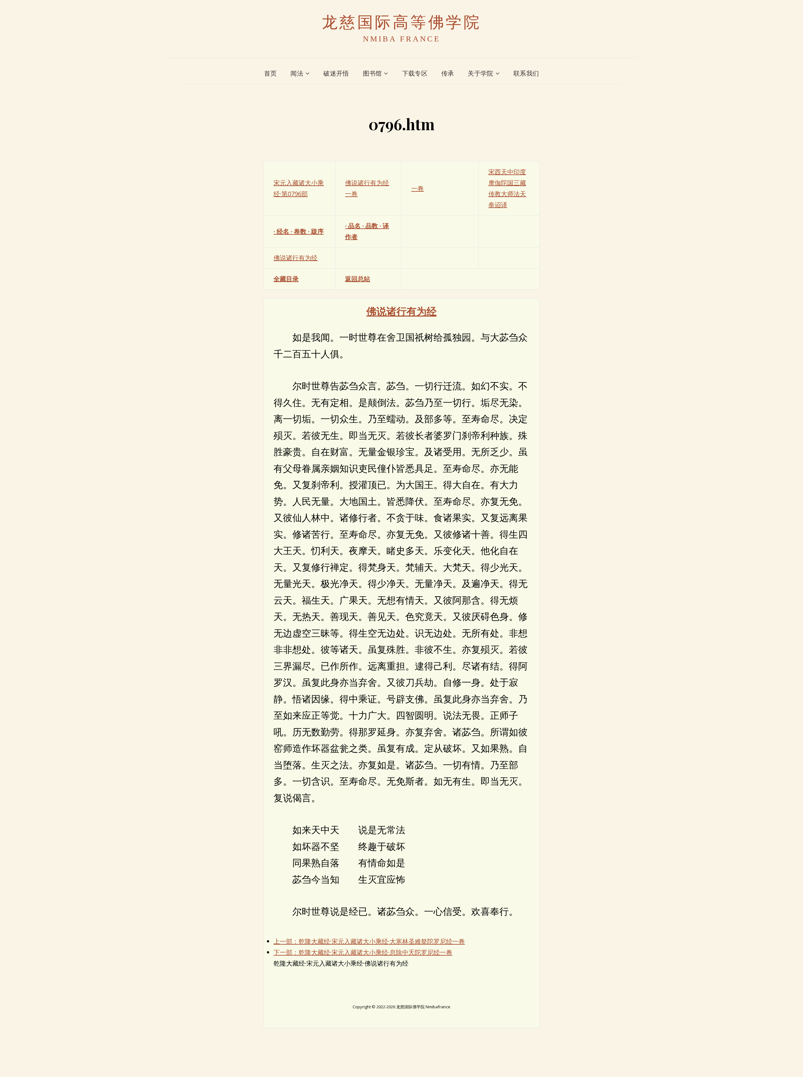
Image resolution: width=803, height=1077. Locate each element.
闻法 (296, 73)
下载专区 (415, 73)
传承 (447, 73)
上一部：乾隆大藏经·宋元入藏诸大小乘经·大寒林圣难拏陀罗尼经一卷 (369, 941)
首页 (270, 73)
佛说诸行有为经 (295, 257)
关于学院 (480, 73)
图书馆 (372, 73)
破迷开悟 (336, 73)
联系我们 (526, 73)
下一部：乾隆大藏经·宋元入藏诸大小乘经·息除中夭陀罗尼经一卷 (363, 952)
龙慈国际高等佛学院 (401, 22)
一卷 (417, 188)
